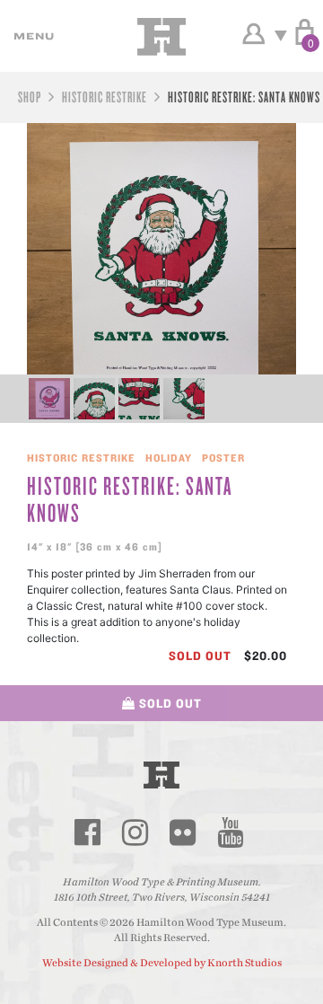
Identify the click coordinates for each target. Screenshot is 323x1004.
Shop (29, 96)
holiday (168, 457)
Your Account (253, 34)
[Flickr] (182, 832)
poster (223, 457)
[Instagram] (134, 832)
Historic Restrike (104, 96)
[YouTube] (230, 832)
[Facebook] (87, 832)
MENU (31, 36)
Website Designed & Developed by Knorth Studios (162, 962)
